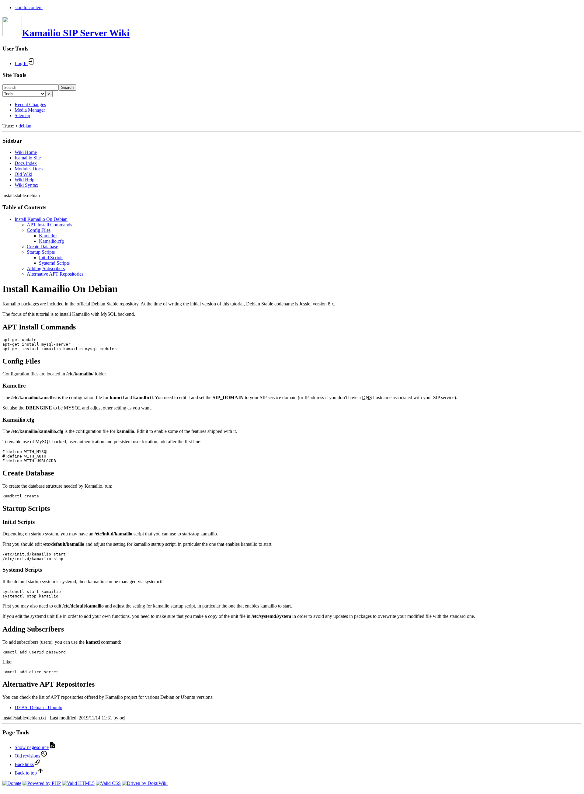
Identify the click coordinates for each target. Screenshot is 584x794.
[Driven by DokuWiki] (145, 783)
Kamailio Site (28, 157)
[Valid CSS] (108, 783)
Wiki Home (26, 152)
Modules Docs (29, 168)
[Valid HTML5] (78, 783)
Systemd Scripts (54, 263)
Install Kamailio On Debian (41, 219)
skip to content (29, 7)
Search (67, 87)
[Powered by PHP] (42, 783)
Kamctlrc (48, 235)
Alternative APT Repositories (55, 274)
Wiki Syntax (26, 185)
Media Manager (30, 110)
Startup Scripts (41, 252)
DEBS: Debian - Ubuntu (38, 707)
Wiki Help (24, 179)
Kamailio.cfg (51, 241)
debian (25, 125)
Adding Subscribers (46, 268)
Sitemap (22, 115)
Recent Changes (30, 104)
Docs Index (26, 163)
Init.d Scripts (51, 257)
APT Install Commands (49, 224)
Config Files (38, 230)
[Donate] (11, 783)
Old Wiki (23, 174)
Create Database (42, 246)
